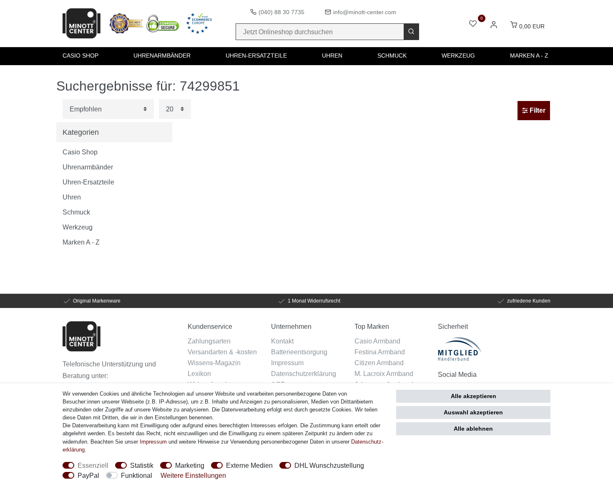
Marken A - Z (529, 55)
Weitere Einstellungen (193, 475)
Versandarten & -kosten (222, 352)
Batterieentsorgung (299, 352)
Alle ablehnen (473, 428)
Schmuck (392, 55)
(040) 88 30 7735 (281, 12)
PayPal (88, 475)
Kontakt (282, 341)
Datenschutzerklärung (303, 373)
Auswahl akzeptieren (473, 412)
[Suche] (411, 32)
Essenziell (93, 465)
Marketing (189, 465)
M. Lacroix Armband (383, 373)
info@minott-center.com (364, 12)
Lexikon (199, 373)
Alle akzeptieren (473, 396)
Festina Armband (379, 352)
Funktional (136, 475)
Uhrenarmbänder (162, 55)
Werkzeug (458, 55)
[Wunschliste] (472, 24)
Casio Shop (80, 55)
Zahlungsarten (209, 341)
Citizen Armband (379, 362)
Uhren (332, 55)
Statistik (141, 465)
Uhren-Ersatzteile (256, 55)
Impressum (287, 362)
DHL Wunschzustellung (329, 465)
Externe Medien (249, 465)
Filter (536, 110)
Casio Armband (377, 341)
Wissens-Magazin (214, 362)
